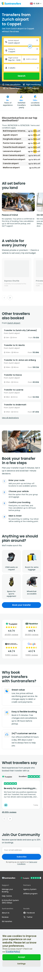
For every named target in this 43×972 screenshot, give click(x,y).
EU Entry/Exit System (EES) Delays (10, 901)
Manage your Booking (7, 890)
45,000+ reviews (11, 634)
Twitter (29, 917)
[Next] (10, 297)
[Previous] (4, 297)
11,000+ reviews (11, 655)
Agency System (29, 889)
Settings (21, 963)
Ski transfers (7, 921)
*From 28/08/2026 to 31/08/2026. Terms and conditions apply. (20, 126)
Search (21, 75)
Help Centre (7, 896)
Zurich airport (13, 323)
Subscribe (21, 856)
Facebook (31, 913)
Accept (21, 957)
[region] (21, 950)
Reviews (5, 917)
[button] (37, 40)
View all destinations (10, 418)
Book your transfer (21, 605)
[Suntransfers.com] (11, 3)
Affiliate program (30, 893)
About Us (5, 913)
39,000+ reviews (31, 634)
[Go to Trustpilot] (30, 878)
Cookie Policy (13, 951)
